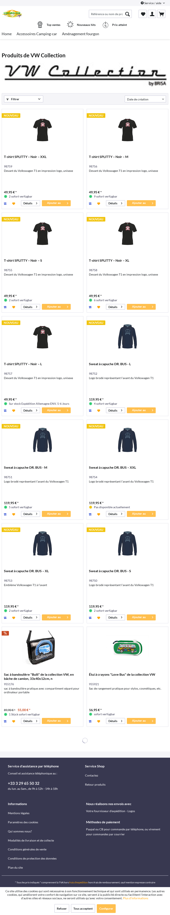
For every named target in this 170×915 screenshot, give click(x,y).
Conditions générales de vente (27, 849)
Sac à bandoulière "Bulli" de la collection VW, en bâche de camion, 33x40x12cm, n (39, 676)
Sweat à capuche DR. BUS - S (110, 571)
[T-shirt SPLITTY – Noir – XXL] (42, 129)
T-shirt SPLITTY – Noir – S (23, 260)
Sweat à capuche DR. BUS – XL (26, 571)
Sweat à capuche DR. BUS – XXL (112, 467)
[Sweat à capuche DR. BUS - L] (127, 337)
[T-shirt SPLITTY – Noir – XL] (127, 233)
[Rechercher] (127, 14)
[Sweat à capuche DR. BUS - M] (42, 440)
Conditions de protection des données (32, 858)
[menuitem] (110, 14)
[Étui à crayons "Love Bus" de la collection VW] (127, 647)
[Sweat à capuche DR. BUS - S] (127, 544)
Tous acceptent (83, 908)
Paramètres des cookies (23, 822)
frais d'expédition (78, 882)
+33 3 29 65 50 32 (23, 783)
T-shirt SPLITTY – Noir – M (108, 157)
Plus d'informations (136, 898)
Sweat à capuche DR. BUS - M (25, 467)
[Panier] (161, 14)
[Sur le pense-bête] (14, 203)
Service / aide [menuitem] (153, 3)
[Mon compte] (152, 14)
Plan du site (15, 867)
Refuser (62, 908)
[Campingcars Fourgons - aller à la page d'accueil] (12, 14)
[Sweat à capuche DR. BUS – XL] (42, 544)
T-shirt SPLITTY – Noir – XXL (25, 157)
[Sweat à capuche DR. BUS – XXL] (127, 440)
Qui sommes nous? (20, 831)
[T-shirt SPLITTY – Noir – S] (42, 233)
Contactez (91, 775)
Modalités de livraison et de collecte (31, 840)
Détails (27, 203)
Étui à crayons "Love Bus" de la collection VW (122, 674)
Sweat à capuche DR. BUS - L (110, 364)
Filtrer (14, 99)
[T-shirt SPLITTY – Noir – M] (127, 129)
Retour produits (95, 784)
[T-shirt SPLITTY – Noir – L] (42, 337)
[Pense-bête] (142, 14)
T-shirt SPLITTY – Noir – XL (109, 260)
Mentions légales (18, 813)
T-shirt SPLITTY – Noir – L (23, 364)
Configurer (106, 908)
